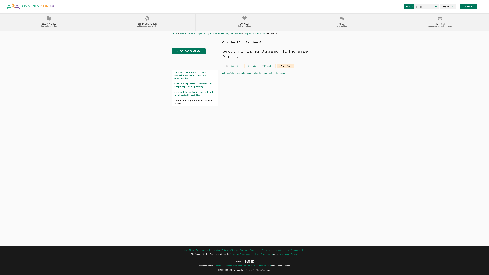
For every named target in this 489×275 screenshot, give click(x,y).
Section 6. (261, 33)
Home (175, 33)
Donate (468, 6)
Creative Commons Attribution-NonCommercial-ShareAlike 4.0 (243, 265)
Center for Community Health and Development (251, 254)
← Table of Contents (189, 51)
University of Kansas (288, 254)
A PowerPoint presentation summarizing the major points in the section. (254, 73)
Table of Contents (187, 33)
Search (409, 6)
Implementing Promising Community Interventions (219, 33)
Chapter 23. (249, 33)
